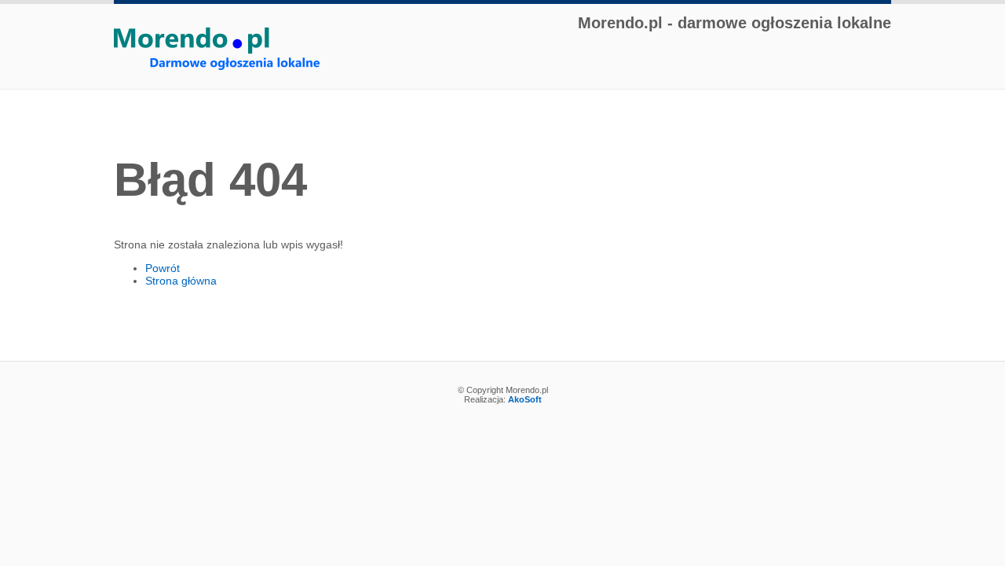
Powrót (162, 268)
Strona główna (181, 280)
